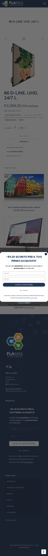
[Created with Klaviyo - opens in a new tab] (24, 303)
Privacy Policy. (33, 298)
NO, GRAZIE (24, 290)
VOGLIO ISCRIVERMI (24, 285)
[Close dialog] (46, 254)
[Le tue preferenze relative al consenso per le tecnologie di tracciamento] (43, 551)
